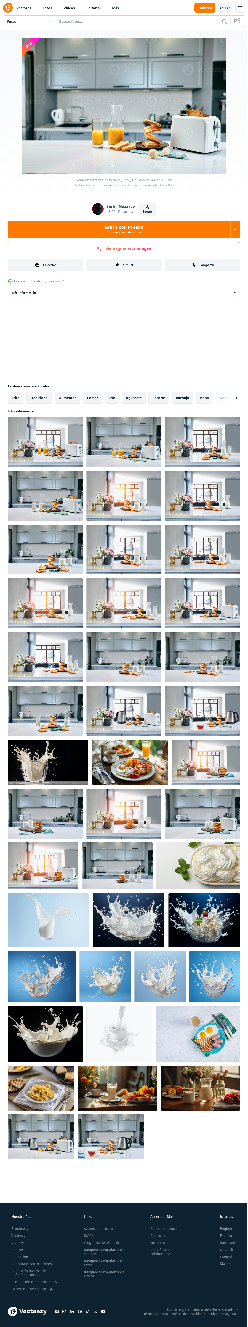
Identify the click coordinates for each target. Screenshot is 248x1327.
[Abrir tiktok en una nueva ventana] (88, 1311)
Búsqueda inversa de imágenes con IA (28, 1272)
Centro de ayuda (161, 1228)
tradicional (39, 397)
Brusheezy (19, 1228)
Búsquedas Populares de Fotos (102, 1262)
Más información (24, 293)
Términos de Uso (152, 1313)
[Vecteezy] (8, 8)
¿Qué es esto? (54, 281)
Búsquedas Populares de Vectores (102, 1251)
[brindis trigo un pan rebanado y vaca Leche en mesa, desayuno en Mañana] (206, 762)
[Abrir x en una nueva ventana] (95, 1311)
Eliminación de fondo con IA (33, 1282)
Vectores (23, 8)
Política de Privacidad (183, 1313)
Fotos (47, 8)
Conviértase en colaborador (160, 1251)
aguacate (134, 397)
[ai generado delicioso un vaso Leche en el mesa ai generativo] (117, 1088)
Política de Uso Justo (217, 1313)
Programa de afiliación (100, 1242)
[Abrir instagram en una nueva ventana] (64, 1311)
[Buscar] (221, 21)
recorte (158, 397)
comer (92, 397)
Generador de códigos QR (32, 1289)
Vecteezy (18, 1235)
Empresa (18, 1249)
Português (225, 1242)
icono (204, 397)
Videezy (17, 1242)
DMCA (87, 1235)
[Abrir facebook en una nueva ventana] (57, 1311)
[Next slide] (229, 398)
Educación (19, 1256)
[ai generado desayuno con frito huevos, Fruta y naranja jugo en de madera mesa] (130, 762)
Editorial (93, 8)
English (223, 1228)
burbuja (182, 397)
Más (115, 8)
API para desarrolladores (31, 1263)
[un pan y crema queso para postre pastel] (198, 865)
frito (16, 397)
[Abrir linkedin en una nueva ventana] (72, 1311)
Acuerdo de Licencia (98, 1228)
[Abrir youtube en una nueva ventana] (103, 1311)
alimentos (67, 397)
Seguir (145, 211)
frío (112, 397)
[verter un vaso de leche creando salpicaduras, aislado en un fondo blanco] (119, 1034)
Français (223, 1256)
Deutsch (223, 1249)
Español (223, 1235)
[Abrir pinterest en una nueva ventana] (80, 1311)
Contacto (155, 1235)
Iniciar (221, 8)
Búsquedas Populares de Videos (102, 1274)
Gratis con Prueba (122, 229)
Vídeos (69, 8)
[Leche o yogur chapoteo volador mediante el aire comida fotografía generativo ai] (128, 920)
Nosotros (155, 1242)
